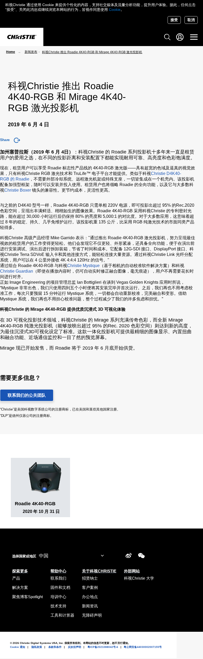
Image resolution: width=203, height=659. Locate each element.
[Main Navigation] (194, 37)
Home (10, 52)
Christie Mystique (83, 265)
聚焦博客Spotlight (27, 596)
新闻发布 (31, 52)
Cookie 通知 (17, 647)
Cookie (115, 9)
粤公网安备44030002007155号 (143, 647)
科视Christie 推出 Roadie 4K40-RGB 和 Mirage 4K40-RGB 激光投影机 (92, 52)
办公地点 (90, 596)
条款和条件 (55, 647)
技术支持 (58, 606)
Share (5, 140)
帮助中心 (58, 571)
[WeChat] (141, 556)
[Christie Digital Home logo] (21, 37)
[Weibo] (129, 556)
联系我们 (58, 578)
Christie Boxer (17, 190)
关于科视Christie (99, 571)
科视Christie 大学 (139, 578)
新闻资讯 (90, 606)
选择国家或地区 (24, 556)
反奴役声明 (74, 647)
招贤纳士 (90, 578)
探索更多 (20, 571)
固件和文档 (60, 587)
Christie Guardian (16, 271)
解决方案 (20, 587)
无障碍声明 (92, 615)
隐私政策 (36, 647)
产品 (16, 578)
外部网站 (132, 571)
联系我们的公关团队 (27, 395)
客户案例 (90, 587)
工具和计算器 (62, 615)
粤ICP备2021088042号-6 (102, 647)
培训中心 (58, 596)
